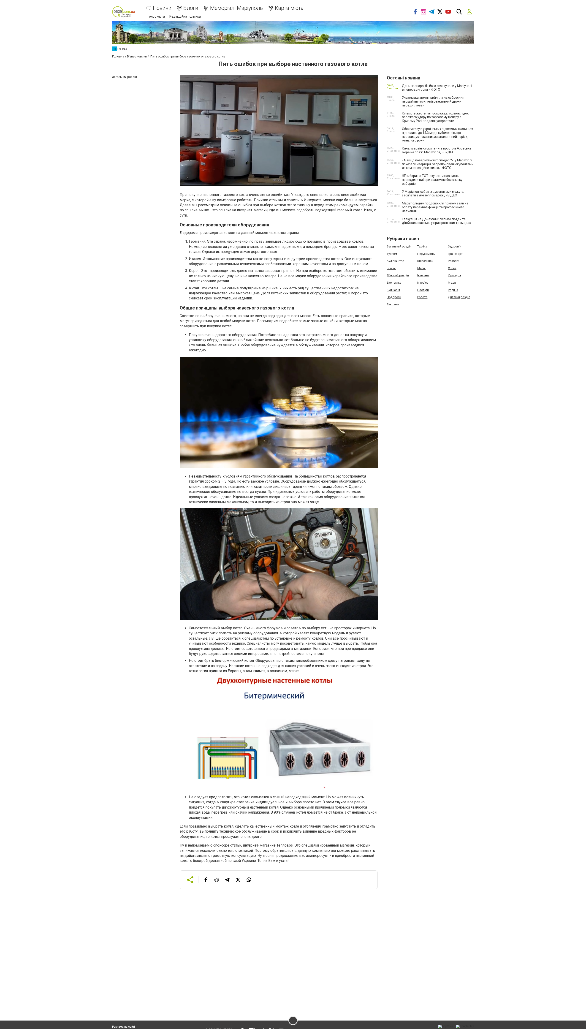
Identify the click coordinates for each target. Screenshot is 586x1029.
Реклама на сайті (123, 1026)
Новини (162, 8)
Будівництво (395, 261)
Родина (453, 290)
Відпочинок (425, 261)
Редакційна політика (185, 16)
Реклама (393, 304)
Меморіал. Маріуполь (236, 8)
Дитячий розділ (459, 297)
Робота (422, 297)
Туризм (392, 253)
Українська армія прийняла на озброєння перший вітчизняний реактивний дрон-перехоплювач (433, 101)
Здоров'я (454, 246)
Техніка (422, 246)
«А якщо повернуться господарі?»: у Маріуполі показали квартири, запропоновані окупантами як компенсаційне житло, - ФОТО (437, 164)
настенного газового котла (225, 195)
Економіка (394, 282)
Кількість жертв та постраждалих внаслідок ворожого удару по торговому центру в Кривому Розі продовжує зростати (435, 117)
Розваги (453, 261)
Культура (454, 275)
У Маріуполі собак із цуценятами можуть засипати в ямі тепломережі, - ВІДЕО (433, 193)
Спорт (452, 268)
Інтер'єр (423, 282)
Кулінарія (393, 290)
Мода (452, 282)
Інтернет (423, 275)
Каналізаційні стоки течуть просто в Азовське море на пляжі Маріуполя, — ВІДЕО (436, 150)
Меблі (421, 268)
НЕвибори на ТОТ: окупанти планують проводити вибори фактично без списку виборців (432, 179)
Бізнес (391, 268)
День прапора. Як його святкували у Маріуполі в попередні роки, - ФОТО (437, 88)
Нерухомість (426, 253)
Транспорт (455, 253)
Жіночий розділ (398, 275)
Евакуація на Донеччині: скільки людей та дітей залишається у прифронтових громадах (436, 221)
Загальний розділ (399, 246)
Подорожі (394, 297)
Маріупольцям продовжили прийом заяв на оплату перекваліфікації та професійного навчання (435, 207)
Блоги (190, 8)
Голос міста (156, 16)
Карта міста (289, 8)
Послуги (423, 290)
